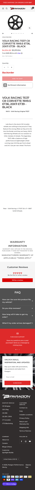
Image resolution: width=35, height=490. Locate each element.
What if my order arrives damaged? (17, 323)
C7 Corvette (6, 420)
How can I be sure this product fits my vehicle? (16, 301)
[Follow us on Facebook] (21, 441)
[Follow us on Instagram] (26, 441)
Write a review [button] (17, 280)
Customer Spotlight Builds (7, 451)
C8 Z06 (4, 413)
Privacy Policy (24, 418)
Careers (5, 443)
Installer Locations (25, 415)
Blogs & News (7, 447)
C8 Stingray (6, 406)
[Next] (32, 33)
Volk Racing (6, 37)
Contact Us (23, 408)
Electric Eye (28, 466)
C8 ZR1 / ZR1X (7, 416)
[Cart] (32, 8)
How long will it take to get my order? (15, 315)
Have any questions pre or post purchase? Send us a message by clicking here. (17, 343)
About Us (5, 440)
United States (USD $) (10, 459)
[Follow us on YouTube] (30, 441)
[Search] (6, 8)
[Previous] (3, 33)
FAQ (21, 411)
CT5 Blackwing (7, 423)
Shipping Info (24, 427)
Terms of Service (25, 431)
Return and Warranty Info (24, 423)
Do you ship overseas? (11, 308)
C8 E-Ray (5, 409)
